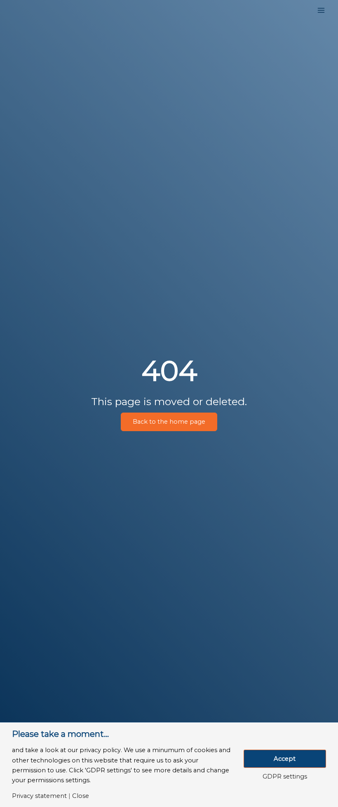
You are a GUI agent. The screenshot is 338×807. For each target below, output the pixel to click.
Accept (285, 758)
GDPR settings (285, 777)
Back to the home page (169, 421)
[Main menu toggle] (321, 10)
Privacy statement (39, 796)
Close (80, 796)
